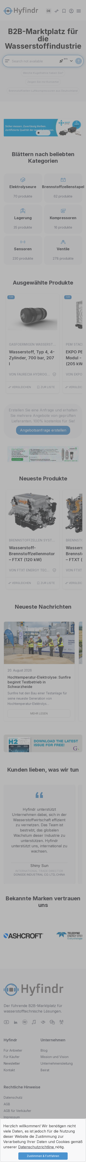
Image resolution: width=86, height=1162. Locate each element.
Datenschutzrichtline (36, 1147)
